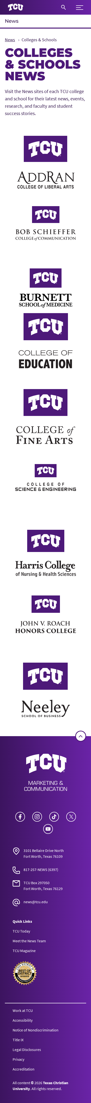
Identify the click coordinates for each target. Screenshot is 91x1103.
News (11, 21)
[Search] (63, 7)
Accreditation (23, 1069)
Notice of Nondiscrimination (35, 1030)
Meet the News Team (29, 940)
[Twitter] (71, 817)
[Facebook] (20, 817)
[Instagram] (37, 817)
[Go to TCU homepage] (15, 7)
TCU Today (21, 931)
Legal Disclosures (27, 1049)
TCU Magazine (24, 950)
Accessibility (23, 1020)
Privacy (18, 1059)
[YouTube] (48, 829)
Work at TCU (23, 1010)
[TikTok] (54, 817)
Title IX (18, 1039)
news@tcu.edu (36, 901)
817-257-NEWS (35, 869)
